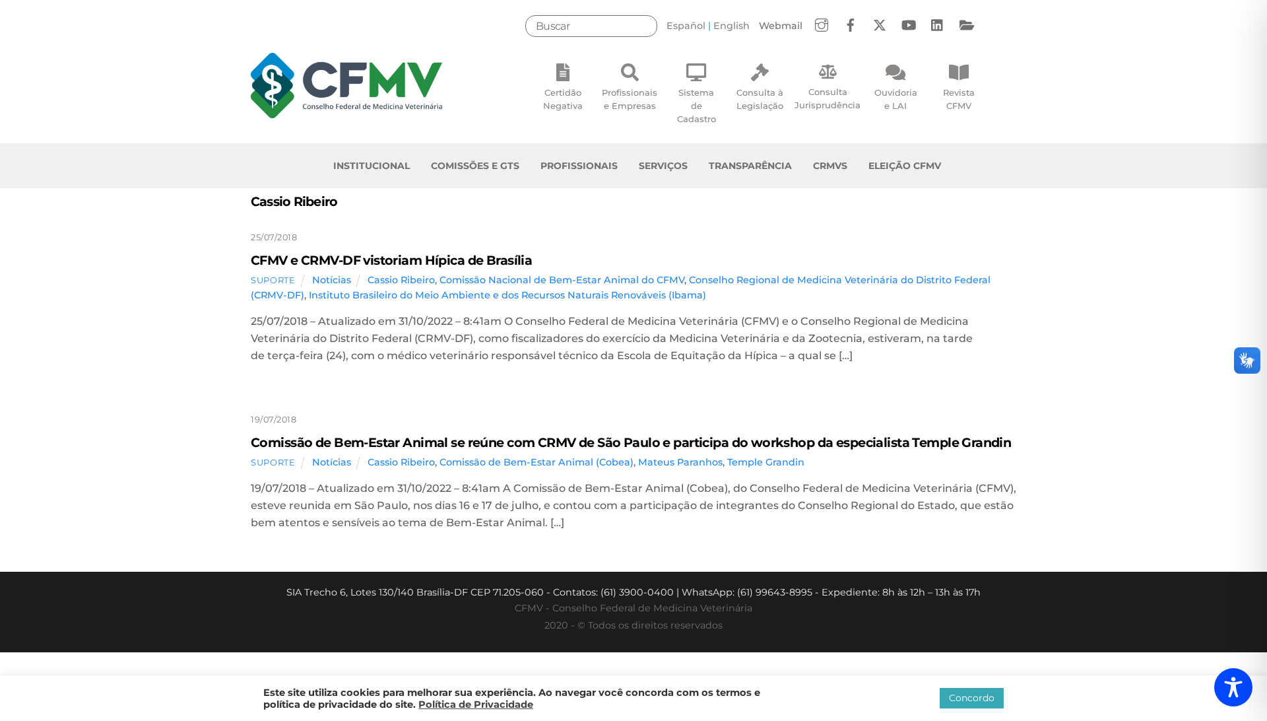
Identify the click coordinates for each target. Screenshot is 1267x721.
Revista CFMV (959, 99)
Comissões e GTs (475, 166)
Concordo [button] (971, 698)
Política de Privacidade (475, 704)
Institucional (371, 166)
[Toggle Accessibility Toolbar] (1233, 687)
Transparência (750, 166)
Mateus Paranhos (680, 462)
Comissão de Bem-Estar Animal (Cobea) (536, 462)
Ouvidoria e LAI (895, 99)
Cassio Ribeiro (401, 280)
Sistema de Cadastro (696, 105)
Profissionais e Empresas (629, 99)
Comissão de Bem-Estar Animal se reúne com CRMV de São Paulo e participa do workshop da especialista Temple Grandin (631, 442)
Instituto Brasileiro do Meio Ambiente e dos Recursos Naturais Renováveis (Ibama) (507, 295)
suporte (273, 280)
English (731, 26)
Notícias (331, 280)
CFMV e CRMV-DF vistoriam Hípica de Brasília (391, 260)
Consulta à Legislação (759, 99)
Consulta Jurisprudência (828, 98)
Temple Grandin (765, 462)
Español (685, 26)
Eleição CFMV (904, 166)
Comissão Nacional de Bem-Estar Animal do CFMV (561, 280)
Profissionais (579, 166)
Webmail (780, 26)
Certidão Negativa (563, 99)
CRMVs (830, 166)
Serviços (663, 166)
